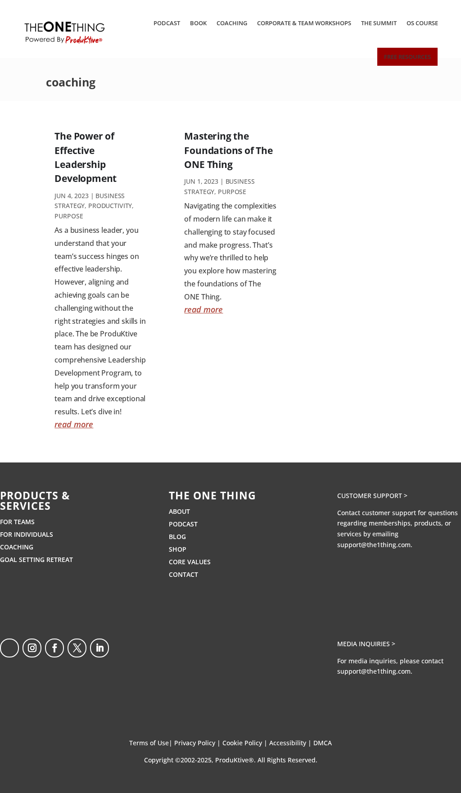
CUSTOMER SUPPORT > (372, 495)
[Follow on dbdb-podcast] (9, 648)
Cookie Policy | (245, 743)
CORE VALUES (190, 561)
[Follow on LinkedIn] (99, 648)
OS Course (422, 23)
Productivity (110, 205)
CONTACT (183, 574)
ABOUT (179, 511)
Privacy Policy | (198, 743)
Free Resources (407, 57)
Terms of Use (149, 743)
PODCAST (183, 524)
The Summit (379, 23)
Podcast (167, 23)
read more (73, 424)
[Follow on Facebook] (54, 648)
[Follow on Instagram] (32, 648)
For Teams (17, 521)
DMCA (322, 743)
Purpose (68, 216)
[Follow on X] (77, 648)
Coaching (232, 23)
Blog (177, 536)
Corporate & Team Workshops (304, 23)
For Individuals (26, 534)
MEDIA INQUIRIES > (366, 643)
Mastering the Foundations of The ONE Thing (228, 150)
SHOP (177, 549)
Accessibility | (291, 743)
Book (198, 23)
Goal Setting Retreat (36, 559)
